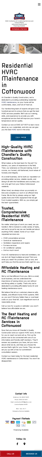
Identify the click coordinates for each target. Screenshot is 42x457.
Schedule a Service (19, 29)
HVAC (14, 130)
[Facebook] (17, 444)
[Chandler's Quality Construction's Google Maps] (24, 444)
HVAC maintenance (9, 102)
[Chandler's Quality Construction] (19, 15)
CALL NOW (21, 137)
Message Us (31, 454)
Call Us (10, 454)
